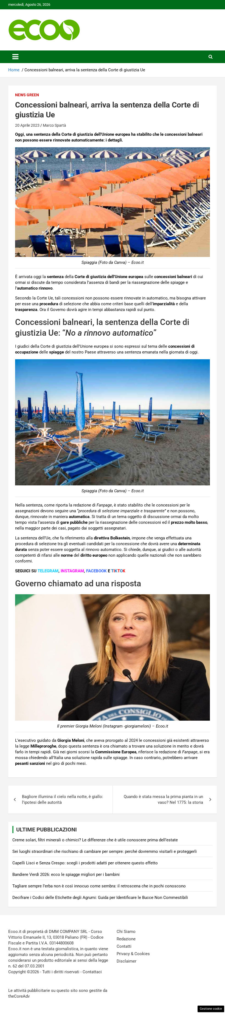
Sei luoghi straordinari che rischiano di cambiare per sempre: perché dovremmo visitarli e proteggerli (104, 851)
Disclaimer (126, 961)
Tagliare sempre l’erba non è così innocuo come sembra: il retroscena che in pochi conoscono (99, 886)
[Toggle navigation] (15, 56)
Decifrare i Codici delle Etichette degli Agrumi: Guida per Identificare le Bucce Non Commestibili (100, 897)
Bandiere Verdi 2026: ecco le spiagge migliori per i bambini (66, 874)
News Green (27, 95)
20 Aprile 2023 (27, 125)
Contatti (124, 946)
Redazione (126, 938)
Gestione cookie (211, 1009)
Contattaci (92, 971)
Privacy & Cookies (133, 953)
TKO (118, 570)
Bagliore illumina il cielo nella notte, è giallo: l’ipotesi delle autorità (62, 799)
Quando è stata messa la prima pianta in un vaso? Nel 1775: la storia (163, 799)
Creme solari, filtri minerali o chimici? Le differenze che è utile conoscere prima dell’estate (95, 839)
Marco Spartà (54, 125)
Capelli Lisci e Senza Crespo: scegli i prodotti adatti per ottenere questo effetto (85, 863)
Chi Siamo (126, 931)
